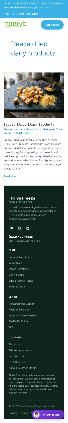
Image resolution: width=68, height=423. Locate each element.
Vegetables (15, 262)
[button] (48, 414)
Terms (24, 412)
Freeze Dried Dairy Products (29, 124)
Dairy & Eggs (16, 274)
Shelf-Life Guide (18, 321)
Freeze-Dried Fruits (20, 257)
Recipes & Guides (19, 309)
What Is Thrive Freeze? (22, 315)
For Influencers (17, 362)
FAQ (11, 327)
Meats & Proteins (19, 268)
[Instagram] (20, 228)
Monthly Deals (17, 286)
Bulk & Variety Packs (21, 280)
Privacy (13, 412)
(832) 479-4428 (28, 14)
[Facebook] (28, 228)
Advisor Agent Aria (20, 350)
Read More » (11, 176)
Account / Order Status (22, 367)
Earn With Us (16, 356)
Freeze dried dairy (14, 129)
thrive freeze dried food (40, 129)
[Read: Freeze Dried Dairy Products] (34, 94)
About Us (14, 344)
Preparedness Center (21, 303)
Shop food (52, 24)
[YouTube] (12, 228)
